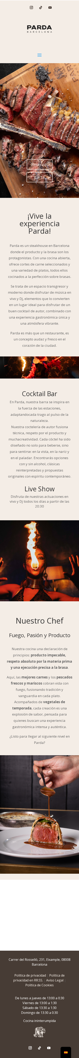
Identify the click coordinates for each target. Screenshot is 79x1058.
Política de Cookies (39, 985)
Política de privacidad (30, 975)
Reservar (39, 164)
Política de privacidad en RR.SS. (39, 977)
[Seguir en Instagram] (31, 7)
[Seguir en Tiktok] (40, 7)
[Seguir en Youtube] (50, 7)
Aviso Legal (54, 980)
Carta (39, 177)
